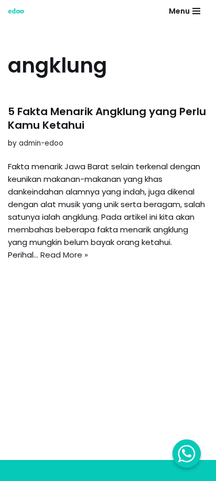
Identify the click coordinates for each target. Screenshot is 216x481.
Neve (18, 470)
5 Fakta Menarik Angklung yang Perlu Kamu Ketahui (107, 118)
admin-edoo (41, 143)
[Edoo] (19, 11)
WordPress (104, 470)
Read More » (64, 254)
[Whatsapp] (186, 453)
